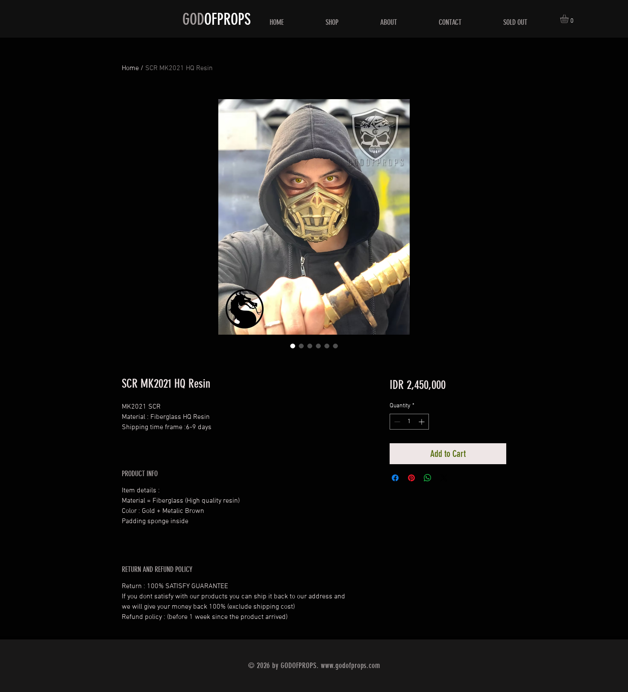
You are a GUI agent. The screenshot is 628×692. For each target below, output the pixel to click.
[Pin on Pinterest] (411, 478)
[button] (569, 19)
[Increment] (422, 421)
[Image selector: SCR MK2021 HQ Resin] (292, 346)
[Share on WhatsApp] (428, 478)
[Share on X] (444, 478)
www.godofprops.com (350, 665)
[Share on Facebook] (395, 478)
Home (130, 68)
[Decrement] (396, 421)
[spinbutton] (409, 421)
